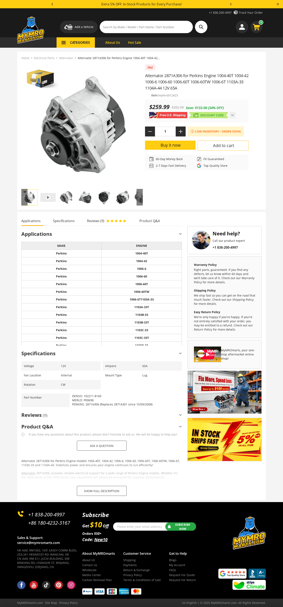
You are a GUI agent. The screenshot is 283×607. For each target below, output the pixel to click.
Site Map (51, 603)
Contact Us (89, 565)
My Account (177, 565)
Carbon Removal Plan (97, 580)
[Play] (82, 125)
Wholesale (89, 570)
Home (25, 58)
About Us (88, 560)
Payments (130, 565)
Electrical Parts (44, 58)
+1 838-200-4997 (220, 13)
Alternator (66, 58)
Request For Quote (182, 575)
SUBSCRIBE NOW (182, 527)
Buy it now (171, 145)
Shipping (129, 560)
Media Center (91, 575)
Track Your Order (251, 13)
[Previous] (52, 4)
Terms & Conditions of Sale (142, 580)
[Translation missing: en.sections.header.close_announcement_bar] (278, 4)
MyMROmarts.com (30, 603)
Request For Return (182, 580)
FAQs (172, 570)
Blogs (173, 560)
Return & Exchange (136, 570)
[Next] (231, 4)
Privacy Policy (132, 575)
